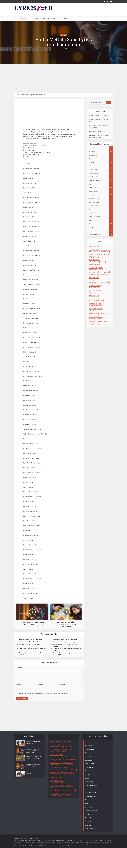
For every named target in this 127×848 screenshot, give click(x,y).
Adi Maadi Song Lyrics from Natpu (29, 644)
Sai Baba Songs (94, 295)
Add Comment (67, 49)
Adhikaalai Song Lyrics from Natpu (29, 642)
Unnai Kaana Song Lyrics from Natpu (64, 642)
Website (63, 685)
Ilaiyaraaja (63, 35)
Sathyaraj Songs (94, 298)
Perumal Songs (94, 282)
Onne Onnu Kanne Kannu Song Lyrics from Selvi (34, 757)
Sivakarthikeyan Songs (96, 308)
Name (18, 685)
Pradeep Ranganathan (96, 285)
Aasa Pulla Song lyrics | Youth (97, 131)
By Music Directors (22, 18)
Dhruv (103, 262)
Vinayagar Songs (94, 324)
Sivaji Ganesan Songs (96, 305)
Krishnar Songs (104, 272)
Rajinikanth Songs (95, 293)
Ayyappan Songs (94, 257)
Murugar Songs (94, 277)
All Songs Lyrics (65, 18)
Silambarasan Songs (95, 303)
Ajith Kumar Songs (95, 246)
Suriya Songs (93, 313)
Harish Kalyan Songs (95, 264)
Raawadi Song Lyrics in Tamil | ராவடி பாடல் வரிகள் (33, 765)
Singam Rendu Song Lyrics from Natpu (65, 639)
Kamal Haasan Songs (36, 1)
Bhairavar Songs (94, 259)
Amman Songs (94, 249)
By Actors (36, 18)
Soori (100, 311)
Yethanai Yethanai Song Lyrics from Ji (33, 742)
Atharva (106, 254)
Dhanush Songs (25, 1)
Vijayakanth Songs (105, 313)
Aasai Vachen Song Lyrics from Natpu (30, 639)
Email (40, 685)
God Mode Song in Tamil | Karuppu (99, 115)
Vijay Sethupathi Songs (96, 318)
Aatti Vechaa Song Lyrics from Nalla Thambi (32, 648)
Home (17, 94)
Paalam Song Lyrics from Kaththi (34, 772)
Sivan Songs (93, 311)
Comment (19, 668)
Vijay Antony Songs (95, 316)
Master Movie (94, 275)
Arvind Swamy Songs (96, 254)
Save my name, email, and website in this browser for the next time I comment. (43, 693)
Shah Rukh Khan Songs (96, 300)
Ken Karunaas (94, 272)
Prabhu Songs (105, 282)
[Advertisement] (63, 78)
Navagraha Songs (95, 280)
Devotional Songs (49, 18)
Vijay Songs (17, 1)
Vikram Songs (103, 321)
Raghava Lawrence (95, 290)
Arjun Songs (105, 251)
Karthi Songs (28, 598)
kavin (101, 269)
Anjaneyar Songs (94, 251)
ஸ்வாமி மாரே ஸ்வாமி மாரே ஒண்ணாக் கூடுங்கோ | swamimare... (32, 750)
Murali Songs (104, 275)
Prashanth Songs (95, 287)
